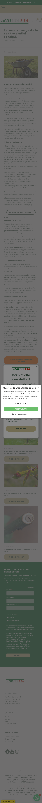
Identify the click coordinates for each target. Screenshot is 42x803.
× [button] (38, 387)
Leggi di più (24, 398)
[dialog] (21, 401)
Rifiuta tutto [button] (20, 403)
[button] (21, 414)
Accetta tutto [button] (21, 409)
